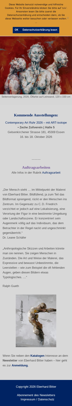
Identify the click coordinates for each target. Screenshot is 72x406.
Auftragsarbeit (51, 172)
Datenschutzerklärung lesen (40, 29)
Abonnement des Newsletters (36, 395)
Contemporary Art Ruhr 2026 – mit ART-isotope (36, 122)
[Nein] (67, 18)
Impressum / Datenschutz (37, 399)
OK (16, 29)
